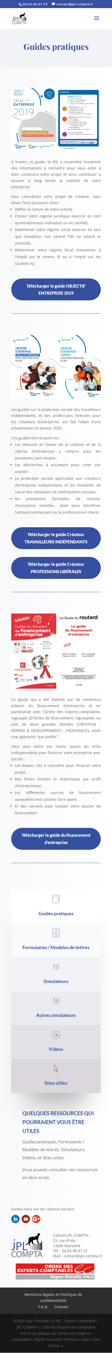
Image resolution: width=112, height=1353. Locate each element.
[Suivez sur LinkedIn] (15, 1219)
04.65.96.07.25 (74, 1250)
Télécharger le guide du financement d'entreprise (56, 839)
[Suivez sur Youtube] (26, 1219)
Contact (61, 1306)
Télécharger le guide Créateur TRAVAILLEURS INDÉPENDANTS (56, 538)
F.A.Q (42, 1306)
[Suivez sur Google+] (36, 1219)
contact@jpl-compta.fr (83, 1255)
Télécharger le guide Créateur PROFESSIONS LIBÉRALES (56, 568)
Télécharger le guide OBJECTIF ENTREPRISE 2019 (56, 289)
